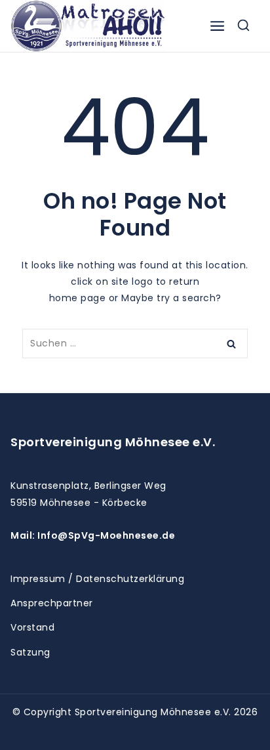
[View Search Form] (243, 26)
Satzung (30, 652)
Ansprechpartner (51, 603)
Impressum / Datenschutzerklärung (97, 578)
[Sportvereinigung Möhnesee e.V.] (87, 26)
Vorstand (32, 627)
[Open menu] (217, 26)
